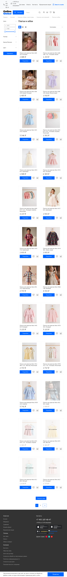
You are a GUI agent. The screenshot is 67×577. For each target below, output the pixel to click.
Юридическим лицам (45, 4)
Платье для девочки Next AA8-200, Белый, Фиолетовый (52, 92)
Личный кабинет (7, 527)
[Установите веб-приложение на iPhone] (42, 527)
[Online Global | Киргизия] (52, 537)
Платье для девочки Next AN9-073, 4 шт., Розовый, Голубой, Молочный (28, 210)
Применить (10, 53)
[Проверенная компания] (55, 532)
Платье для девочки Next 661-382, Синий (52, 403)
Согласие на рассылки (8, 561)
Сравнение (6, 524)
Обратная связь (7, 551)
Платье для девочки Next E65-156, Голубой (28, 130)
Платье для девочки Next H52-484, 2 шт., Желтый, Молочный (29, 364)
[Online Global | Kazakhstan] (49, 537)
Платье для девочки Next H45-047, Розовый (29, 326)
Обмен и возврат (7, 542)
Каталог (20, 12)
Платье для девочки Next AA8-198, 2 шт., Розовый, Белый (52, 53)
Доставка (22, 4)
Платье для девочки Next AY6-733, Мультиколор (28, 287)
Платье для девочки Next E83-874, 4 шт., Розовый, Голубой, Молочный (52, 131)
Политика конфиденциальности (11, 559)
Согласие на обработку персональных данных (15, 556)
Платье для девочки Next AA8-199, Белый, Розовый (28, 92)
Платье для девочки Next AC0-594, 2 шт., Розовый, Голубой (28, 441)
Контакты (35, 4)
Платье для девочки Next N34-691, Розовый (52, 170)
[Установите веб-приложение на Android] (56, 527)
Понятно (56, 574)
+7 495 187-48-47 (7, 4)
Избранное (6, 522)
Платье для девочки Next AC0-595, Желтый (52, 441)
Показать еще (41, 498)
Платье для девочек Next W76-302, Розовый (52, 326)
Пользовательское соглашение (11, 564)
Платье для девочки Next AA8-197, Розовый (28, 53)
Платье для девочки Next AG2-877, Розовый (52, 480)
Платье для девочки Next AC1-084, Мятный (28, 480)
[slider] (5, 31)
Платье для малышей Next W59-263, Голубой (29, 403)
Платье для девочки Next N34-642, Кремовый (29, 170)
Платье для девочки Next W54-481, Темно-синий (52, 249)
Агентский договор (8, 553)
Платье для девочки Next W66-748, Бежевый (52, 287)
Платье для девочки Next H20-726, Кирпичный (29, 249)
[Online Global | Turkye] (46, 537)
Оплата (28, 4)
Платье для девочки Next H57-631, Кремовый (52, 209)
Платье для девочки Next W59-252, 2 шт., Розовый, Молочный (52, 364)
